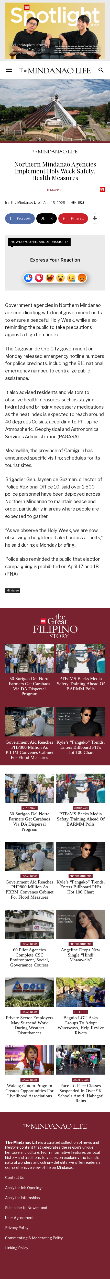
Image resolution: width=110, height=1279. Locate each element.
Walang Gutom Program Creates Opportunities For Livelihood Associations (29, 1090)
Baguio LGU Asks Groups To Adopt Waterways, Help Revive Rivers (81, 1025)
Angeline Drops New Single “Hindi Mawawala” (80, 955)
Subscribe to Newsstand (26, 1207)
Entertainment (81, 876)
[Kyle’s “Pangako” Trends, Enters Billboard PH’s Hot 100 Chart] (80, 721)
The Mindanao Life (25, 202)
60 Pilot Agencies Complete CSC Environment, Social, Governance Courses (29, 957)
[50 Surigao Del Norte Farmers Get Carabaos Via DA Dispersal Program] (29, 658)
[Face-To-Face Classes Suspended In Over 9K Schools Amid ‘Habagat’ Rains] (80, 1060)
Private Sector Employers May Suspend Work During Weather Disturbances (29, 1025)
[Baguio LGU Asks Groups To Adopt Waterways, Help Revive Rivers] (80, 992)
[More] (95, 218)
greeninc (80, 1012)
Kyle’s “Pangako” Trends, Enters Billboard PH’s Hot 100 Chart (81, 747)
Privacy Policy (16, 1227)
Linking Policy (16, 1248)
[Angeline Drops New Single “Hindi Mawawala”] (80, 924)
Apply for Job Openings (24, 1188)
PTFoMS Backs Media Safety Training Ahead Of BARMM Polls (81, 683)
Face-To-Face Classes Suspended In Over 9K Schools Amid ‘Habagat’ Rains (81, 1093)
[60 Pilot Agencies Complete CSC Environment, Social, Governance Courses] (29, 924)
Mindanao (54, 190)
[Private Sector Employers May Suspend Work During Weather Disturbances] (29, 992)
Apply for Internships (22, 1197)
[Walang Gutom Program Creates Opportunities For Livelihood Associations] (29, 1060)
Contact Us (14, 1177)
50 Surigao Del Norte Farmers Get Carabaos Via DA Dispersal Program (29, 686)
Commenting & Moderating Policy (34, 1238)
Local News (29, 876)
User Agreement (19, 1217)
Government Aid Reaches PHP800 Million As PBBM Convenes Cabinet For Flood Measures (29, 750)
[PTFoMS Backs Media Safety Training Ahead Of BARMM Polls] (80, 658)
